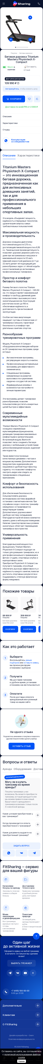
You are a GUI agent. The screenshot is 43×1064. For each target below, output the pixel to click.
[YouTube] (25, 973)
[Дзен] (33, 973)
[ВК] (17, 973)
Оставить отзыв (30, 68)
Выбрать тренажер (21, 963)
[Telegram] (10, 973)
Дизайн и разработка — (21, 1035)
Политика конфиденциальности (21, 1039)
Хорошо (21, 1061)
